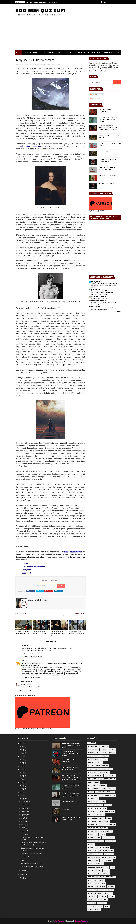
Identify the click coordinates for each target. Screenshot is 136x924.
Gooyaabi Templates (81, 921)
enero (23, 870)
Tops (90, 900)
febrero (23, 834)
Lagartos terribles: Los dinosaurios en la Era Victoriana (22, 633)
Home (18, 52)
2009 (21, 799)
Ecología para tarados (105, 792)
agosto (23, 815)
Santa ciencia (93, 890)
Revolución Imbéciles (96, 883)
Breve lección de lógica (97, 759)
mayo (23, 824)
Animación (105, 749)
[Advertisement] (68, 35)
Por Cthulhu (93, 877)
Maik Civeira (25, 681)
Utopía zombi (103, 151)
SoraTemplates (60, 921)
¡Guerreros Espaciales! (98, 296)
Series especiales (30, 52)
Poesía (106, 870)
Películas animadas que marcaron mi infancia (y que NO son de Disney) (72, 795)
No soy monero (94, 857)
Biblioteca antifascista (105, 752)
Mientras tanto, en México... (108, 175)
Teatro (111, 896)
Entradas (95, 95)
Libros (53, 64)
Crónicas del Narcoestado (98, 772)
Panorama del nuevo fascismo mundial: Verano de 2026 (71, 753)
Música (91, 854)
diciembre (24, 801)
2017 (21, 772)
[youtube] (105, 2)
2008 (21, 874)
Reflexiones (110, 877)
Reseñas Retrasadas (96, 880)
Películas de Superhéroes (98, 867)
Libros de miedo (94, 837)
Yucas (107, 906)
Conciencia (92, 769)
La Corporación (94, 824)
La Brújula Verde (96, 282)
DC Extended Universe (106, 779)
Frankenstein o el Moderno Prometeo (33, 146)
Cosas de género (105, 769)
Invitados (92, 821)
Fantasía (108, 805)
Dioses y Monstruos (107, 788)
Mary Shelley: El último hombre (30, 863)
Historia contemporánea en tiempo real (33, 57)
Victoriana (58, 64)
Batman (91, 752)
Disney (90, 792)
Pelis (112, 867)
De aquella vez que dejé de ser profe (32, 853)
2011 (21, 792)
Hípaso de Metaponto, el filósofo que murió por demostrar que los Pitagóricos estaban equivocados (104, 285)
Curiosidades (110, 775)
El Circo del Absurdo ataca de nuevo (32, 866)
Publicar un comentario (26, 691)
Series (110, 890)
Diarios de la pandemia (43, 64)
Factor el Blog (96, 306)
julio (22, 818)
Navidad (99, 854)
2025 (21, 746)
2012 (21, 789)
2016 (21, 776)
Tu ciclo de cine (100, 900)
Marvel (91, 844)
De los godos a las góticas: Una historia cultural (40, 633)
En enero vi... (25, 860)
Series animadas (94, 893)
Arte (113, 749)
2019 (21, 766)
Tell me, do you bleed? (107, 183)
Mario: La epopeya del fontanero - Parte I (40, 2)
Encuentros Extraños (96, 801)
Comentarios (96, 98)
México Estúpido (94, 850)
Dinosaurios (93, 788)
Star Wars (92, 896)
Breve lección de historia (98, 756)
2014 (21, 782)
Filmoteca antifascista (97, 808)
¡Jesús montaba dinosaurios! (30, 857)
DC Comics (92, 779)
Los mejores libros (95, 841)
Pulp (102, 877)
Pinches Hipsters (94, 870)
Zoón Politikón (94, 909)
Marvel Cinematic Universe (98, 847)
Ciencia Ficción (31, 64)
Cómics (105, 766)
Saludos (111, 886)
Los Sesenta (110, 841)
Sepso (103, 890)
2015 (21, 779)
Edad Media (92, 795)
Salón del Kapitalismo (96, 886)
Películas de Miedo (95, 864)
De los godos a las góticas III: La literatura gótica (58, 633)
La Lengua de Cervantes (97, 828)
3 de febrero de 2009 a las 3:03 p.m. (32, 656)
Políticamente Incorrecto (98, 873)
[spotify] (112, 2)
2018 (21, 769)
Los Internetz (108, 837)
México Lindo (108, 850)
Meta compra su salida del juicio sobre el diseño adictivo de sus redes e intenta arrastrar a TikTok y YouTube (103, 292)
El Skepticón (93, 798)
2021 (21, 759)
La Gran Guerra (109, 824)
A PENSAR (91, 743)
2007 (21, 878)
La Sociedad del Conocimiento (100, 831)
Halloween (100, 815)
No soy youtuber (108, 857)
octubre (24, 808)
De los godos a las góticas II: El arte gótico (77, 632)
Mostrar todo (118, 311)
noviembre (24, 805)
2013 (21, 786)
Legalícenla (92, 834)
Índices (108, 818)
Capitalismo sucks (95, 762)
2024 (21, 750)
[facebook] (101, 2)
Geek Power (109, 811)
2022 (21, 756)
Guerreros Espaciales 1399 (99, 298)
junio (23, 821)
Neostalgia (109, 854)
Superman (102, 896)
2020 (21, 763)
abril (22, 828)
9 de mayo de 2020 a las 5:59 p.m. (31, 677)
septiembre (25, 811)
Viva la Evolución (95, 906)
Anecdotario (93, 749)
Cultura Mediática (95, 775)
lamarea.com (95, 289)
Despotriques (93, 782)
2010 (21, 795)
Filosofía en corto (95, 811)
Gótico (91, 815)
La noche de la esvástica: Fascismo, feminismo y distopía (108, 119)
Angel (22, 660)
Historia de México (95, 818)
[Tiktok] (108, 2)
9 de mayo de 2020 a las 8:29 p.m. (31, 687)
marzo (23, 831)
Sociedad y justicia (50, 52)
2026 (21, 743)
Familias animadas (95, 805)
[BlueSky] (118, 2)
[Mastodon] (115, 2)
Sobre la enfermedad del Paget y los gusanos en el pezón (71, 745)
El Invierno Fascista (107, 795)
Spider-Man (107, 893)
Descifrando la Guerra (98, 300)
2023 (21, 753)
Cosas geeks (108, 52)
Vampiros (91, 903)
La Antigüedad (103, 821)
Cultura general (91, 52)
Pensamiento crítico (71, 52)
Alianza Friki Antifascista (98, 746)
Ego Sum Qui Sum (40, 10)
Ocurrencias (93, 860)
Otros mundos (106, 860)
